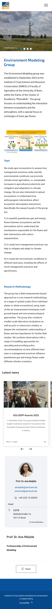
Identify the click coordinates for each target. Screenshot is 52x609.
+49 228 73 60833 (28, 497)
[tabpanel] (26, 31)
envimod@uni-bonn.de (26, 491)
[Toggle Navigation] (46, 5)
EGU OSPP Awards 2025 (26, 415)
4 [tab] (31, 49)
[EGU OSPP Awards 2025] (45, 441)
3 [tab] (28, 49)
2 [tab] (24, 49)
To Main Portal (26, 599)
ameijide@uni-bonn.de (26, 487)
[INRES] (5, 5)
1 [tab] (21, 49)
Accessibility (24, 603)
